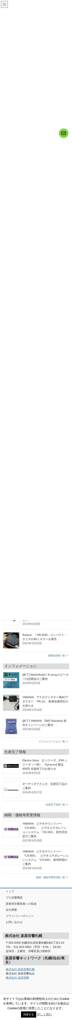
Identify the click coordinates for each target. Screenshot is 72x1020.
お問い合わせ (14, 922)
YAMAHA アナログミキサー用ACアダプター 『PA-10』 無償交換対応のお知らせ (45, 701)
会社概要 (11, 909)
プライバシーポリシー (20, 916)
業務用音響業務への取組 (21, 903)
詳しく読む (44, 1014)
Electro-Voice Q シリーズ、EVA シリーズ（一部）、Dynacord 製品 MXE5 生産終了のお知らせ (44, 764)
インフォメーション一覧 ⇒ (53, 741)
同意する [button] (28, 1014)
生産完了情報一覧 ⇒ (57, 804)
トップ (10, 891)
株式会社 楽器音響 (17, 977)
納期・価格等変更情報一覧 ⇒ (52, 877)
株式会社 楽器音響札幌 (20, 969)
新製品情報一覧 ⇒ (58, 655)
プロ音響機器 (14, 897)
